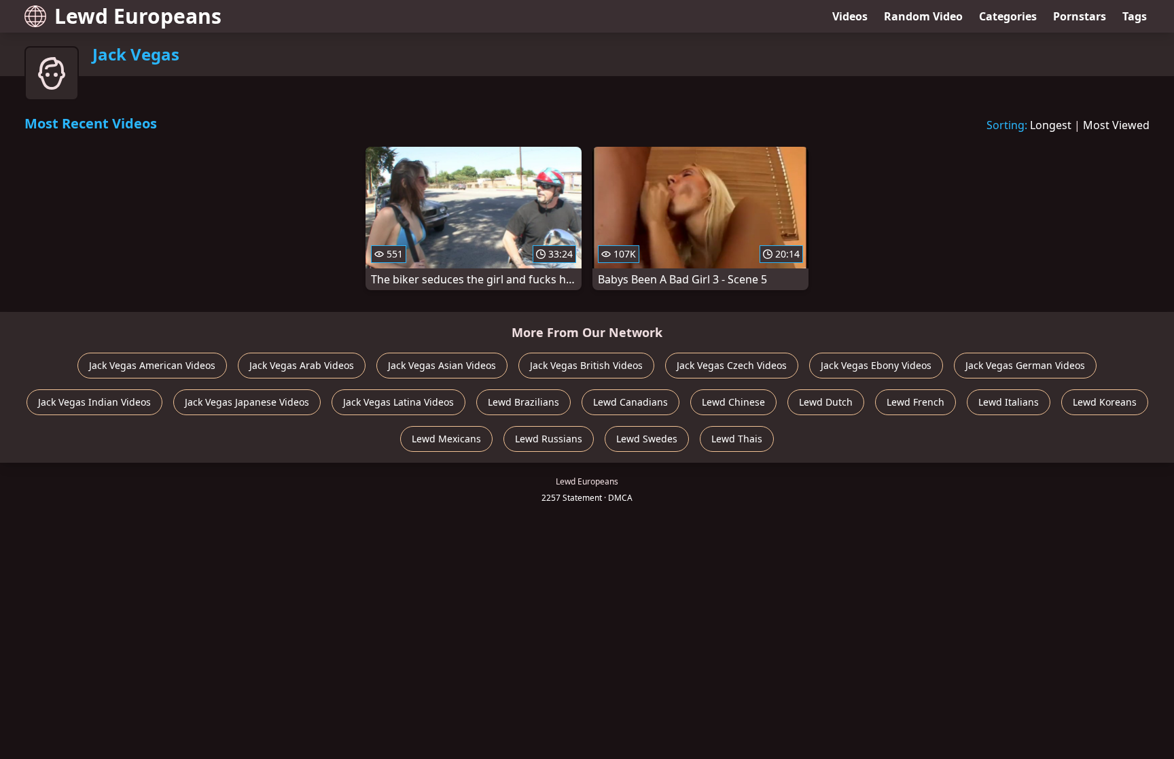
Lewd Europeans (137, 16)
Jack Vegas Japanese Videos (247, 401)
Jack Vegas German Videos (1025, 365)
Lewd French (915, 401)
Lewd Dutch (826, 401)
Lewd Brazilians (523, 401)
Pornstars (1079, 16)
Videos (850, 16)
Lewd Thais (736, 438)
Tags (1134, 16)
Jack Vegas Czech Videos (732, 365)
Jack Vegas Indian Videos (94, 401)
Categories (1008, 16)
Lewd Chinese (733, 401)
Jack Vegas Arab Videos (301, 365)
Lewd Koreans (1105, 401)
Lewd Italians (1008, 401)
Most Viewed (1116, 125)
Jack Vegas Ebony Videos (876, 365)
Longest (1050, 125)
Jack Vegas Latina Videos (398, 401)
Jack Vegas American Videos (152, 365)
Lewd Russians (548, 438)
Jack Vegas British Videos (586, 365)
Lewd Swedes (646, 438)
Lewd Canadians (630, 401)
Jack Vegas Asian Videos (442, 365)
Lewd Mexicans (446, 438)
